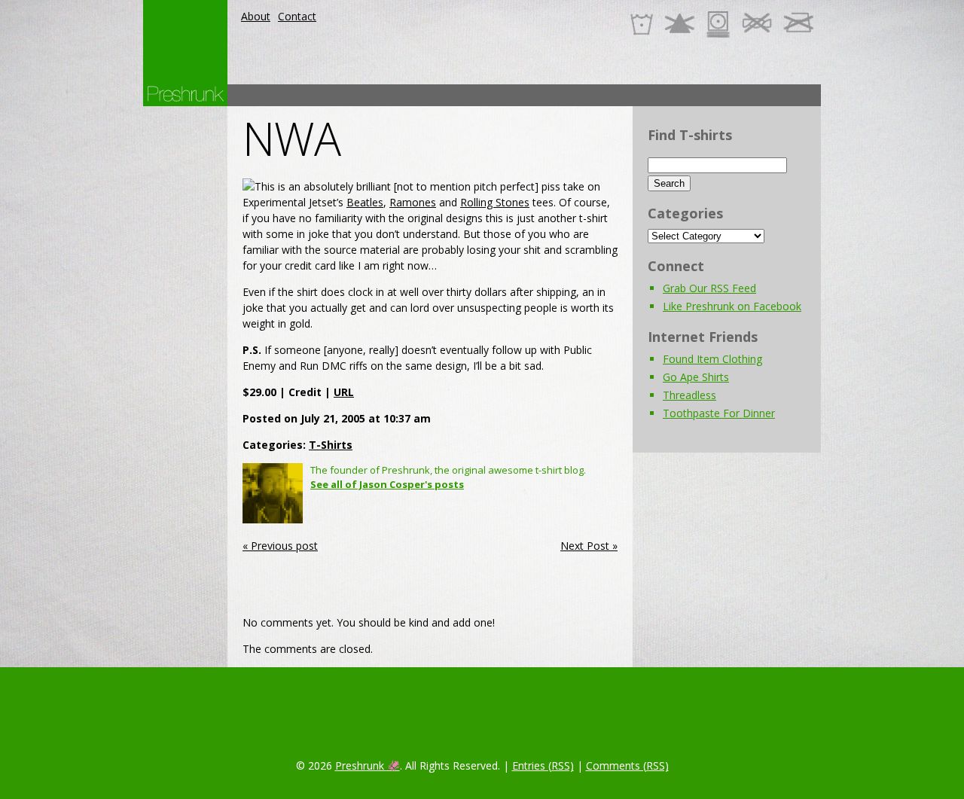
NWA (291, 138)
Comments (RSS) (627, 765)
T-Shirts (330, 445)
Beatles (364, 202)
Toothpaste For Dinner (719, 413)
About (255, 16)
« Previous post (280, 545)
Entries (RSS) (543, 765)
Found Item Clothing (712, 359)
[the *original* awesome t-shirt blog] (185, 93)
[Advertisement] (547, 95)
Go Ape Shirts (696, 377)
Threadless (689, 395)
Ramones (412, 202)
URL (344, 392)
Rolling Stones (494, 202)
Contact (297, 16)
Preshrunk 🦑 (367, 765)
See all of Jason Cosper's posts (387, 484)
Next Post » (589, 545)
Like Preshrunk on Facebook (732, 306)
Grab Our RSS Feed (709, 288)
